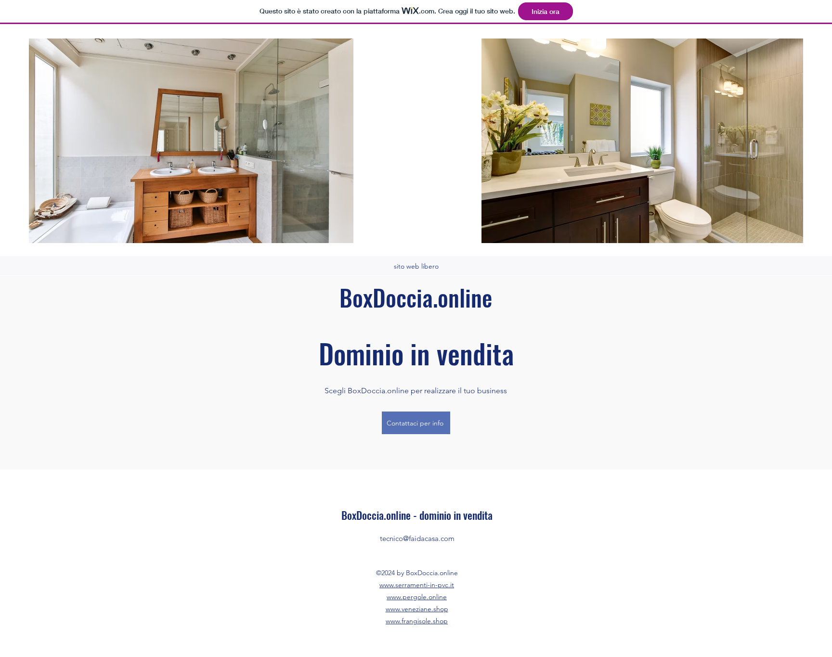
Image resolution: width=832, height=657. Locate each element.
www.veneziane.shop (417, 609)
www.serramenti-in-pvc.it (416, 584)
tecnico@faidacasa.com (417, 538)
